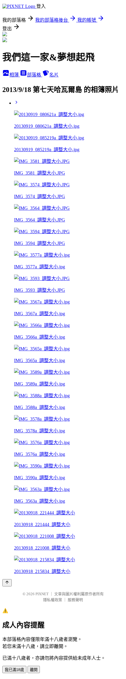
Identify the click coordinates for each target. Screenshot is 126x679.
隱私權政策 (52, 600)
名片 (54, 74)
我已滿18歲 (14, 670)
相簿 (14, 74)
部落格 (34, 74)
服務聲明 (75, 600)
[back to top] (7, 582)
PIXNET (42, 594)
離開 (34, 670)
